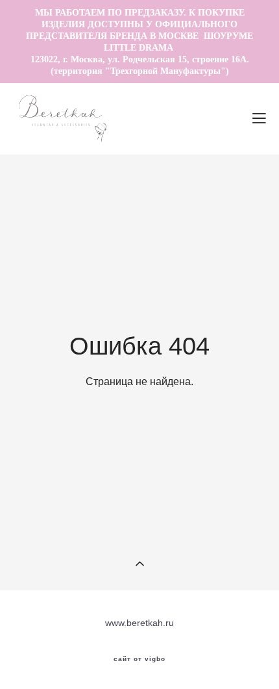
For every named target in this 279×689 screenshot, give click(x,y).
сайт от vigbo (139, 659)
